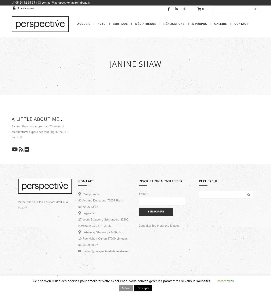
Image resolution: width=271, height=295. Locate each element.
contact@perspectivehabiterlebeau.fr (65, 2)
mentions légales (168, 225)
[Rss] (21, 150)
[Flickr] (27, 150)
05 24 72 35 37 (25, 2)
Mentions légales (170, 285)
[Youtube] (15, 150)
